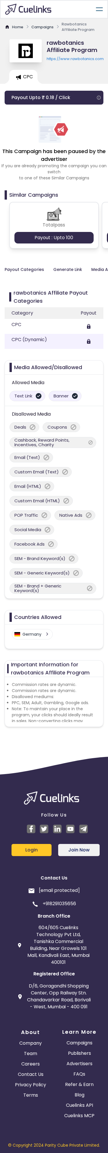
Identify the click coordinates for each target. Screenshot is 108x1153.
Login (31, 850)
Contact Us (30, 1074)
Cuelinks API (79, 1105)
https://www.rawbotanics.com (75, 58)
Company (30, 1043)
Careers (30, 1064)
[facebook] (32, 829)
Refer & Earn (79, 1084)
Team (30, 1053)
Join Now (79, 850)
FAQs (79, 1074)
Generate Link (67, 269)
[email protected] (59, 890)
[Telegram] (84, 829)
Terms (30, 1095)
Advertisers (79, 1063)
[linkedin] (58, 829)
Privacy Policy (30, 1084)
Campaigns (79, 1042)
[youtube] (71, 829)
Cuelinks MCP (79, 1115)
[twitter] (45, 829)
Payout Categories (24, 269)
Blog (79, 1094)
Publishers (79, 1053)
